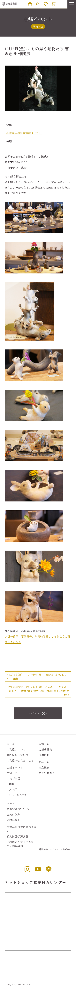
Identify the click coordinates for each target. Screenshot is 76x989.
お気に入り (13, 814)
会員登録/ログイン (18, 809)
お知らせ (12, 773)
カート (11, 803)
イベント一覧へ (38, 713)
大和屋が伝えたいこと (20, 760)
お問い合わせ (15, 820)
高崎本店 (38, 26)
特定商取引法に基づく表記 (22, 829)
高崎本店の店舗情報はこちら (24, 133)
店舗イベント (15, 767)
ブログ (13, 789)
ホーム (11, 744)
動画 (11, 784)
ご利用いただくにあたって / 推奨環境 (22, 844)
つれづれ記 (13, 778)
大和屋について (16, 749)
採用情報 (44, 755)
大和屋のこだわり (17, 755)
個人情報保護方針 (17, 836)
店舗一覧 (44, 744)
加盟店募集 (45, 749)
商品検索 (44, 767)
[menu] (71, 4)
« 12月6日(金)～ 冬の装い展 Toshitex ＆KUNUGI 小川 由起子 (38, 676)
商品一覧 (44, 762)
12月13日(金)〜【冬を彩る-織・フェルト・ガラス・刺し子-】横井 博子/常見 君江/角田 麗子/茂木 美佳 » (38, 691)
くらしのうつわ (18, 795)
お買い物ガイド (48, 773)
